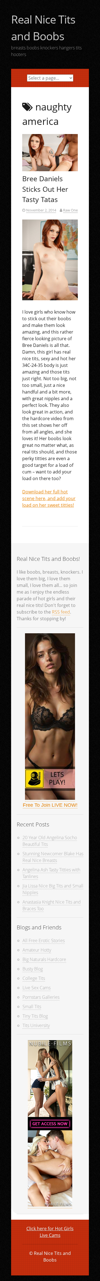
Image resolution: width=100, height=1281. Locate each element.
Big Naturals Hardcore (44, 959)
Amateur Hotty (36, 950)
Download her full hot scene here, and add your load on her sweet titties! (49, 498)
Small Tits (31, 1006)
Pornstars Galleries (40, 997)
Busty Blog (32, 969)
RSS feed (61, 612)
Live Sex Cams (36, 988)
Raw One (70, 210)
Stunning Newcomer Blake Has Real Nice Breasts (52, 857)
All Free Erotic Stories (43, 940)
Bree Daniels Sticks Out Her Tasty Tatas (45, 189)
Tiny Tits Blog (35, 1016)
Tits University (36, 1025)
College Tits (33, 978)
